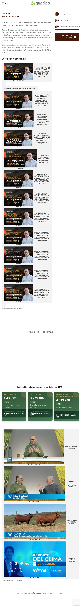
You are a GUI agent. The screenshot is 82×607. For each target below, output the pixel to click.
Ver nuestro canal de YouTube (12, 309)
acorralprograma (65, 14)
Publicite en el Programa (67, 37)
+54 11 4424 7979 (66, 20)
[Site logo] (40, 3)
